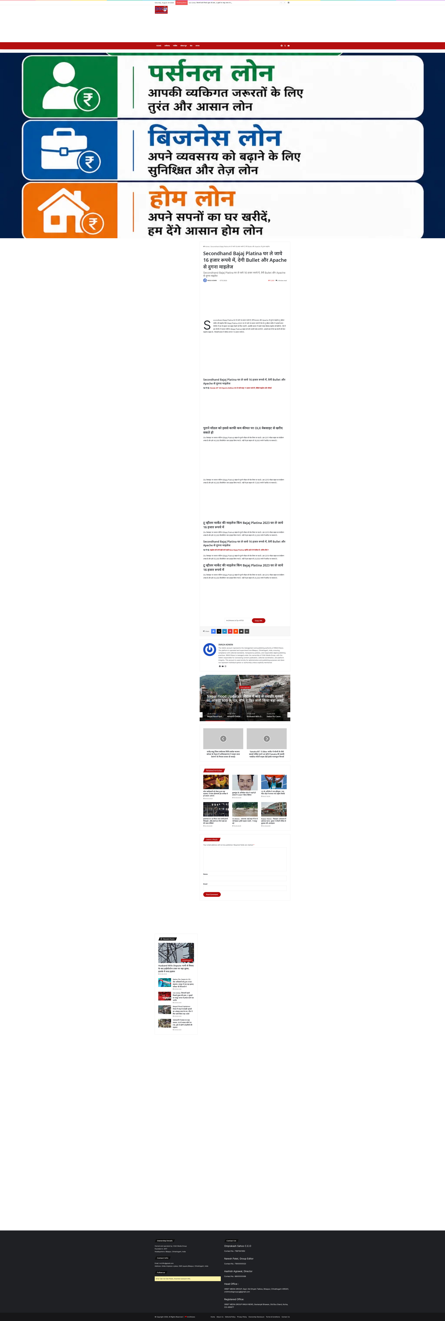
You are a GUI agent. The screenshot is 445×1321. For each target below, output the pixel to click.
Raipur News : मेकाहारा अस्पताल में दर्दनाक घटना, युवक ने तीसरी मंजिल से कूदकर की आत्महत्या (273, 821)
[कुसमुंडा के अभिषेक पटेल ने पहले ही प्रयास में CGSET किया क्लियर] (245, 782)
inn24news (191, 1317)
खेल (191, 46)
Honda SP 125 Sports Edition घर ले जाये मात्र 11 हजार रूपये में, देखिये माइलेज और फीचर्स (241, 388)
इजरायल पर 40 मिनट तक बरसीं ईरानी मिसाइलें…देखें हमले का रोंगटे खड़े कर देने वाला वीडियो (215, 821)
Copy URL (258, 621)
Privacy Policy (242, 1317)
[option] (245, 698)
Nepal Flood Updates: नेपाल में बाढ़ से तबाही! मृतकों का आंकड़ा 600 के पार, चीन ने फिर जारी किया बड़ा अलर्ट (221, 3)
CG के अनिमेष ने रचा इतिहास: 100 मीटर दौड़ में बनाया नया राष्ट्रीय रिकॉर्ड (273, 792)
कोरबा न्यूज (183, 46)
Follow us (161, 1272)
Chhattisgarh (245, 687)
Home (158, 46)
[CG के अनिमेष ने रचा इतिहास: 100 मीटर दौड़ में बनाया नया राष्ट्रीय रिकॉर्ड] (274, 782)
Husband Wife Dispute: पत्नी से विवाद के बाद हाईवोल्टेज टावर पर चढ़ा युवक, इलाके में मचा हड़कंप (176, 968)
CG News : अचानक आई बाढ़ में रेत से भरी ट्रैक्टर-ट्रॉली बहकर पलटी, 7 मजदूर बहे (245, 821)
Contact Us (286, 1317)
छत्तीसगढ (167, 46)
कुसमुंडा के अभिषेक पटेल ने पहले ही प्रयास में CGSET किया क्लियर (244, 794)
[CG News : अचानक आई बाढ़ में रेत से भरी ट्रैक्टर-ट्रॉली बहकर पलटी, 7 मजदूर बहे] (245, 809)
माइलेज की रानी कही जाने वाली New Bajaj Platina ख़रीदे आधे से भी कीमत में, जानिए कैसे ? (239, 550)
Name (205, 874)
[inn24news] (161, 10)
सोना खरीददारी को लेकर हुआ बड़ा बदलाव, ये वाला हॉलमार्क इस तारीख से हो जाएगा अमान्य (215, 793)
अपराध (197, 46)
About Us (220, 1317)
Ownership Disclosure (256, 1317)
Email (205, 884)
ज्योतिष (175, 46)
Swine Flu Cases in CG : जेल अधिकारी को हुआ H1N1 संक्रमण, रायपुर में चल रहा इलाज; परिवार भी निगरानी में (245, 700)
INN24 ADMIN (212, 280)
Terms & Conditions (273, 1317)
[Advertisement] (245, 23)
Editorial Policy (230, 1317)
